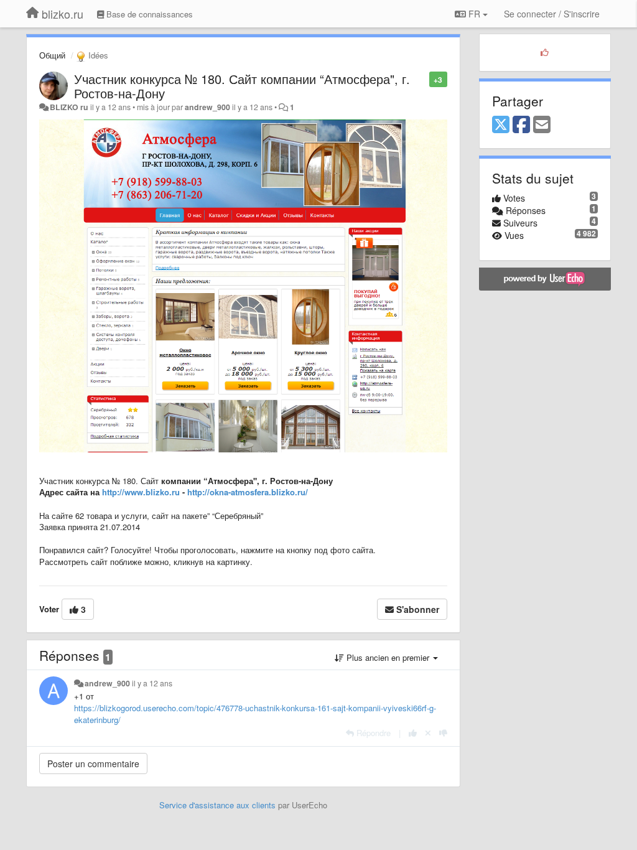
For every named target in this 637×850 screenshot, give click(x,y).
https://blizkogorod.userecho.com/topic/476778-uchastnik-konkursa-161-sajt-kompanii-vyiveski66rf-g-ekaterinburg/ (255, 714)
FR (474, 13)
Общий (52, 55)
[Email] (542, 125)
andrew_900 (207, 107)
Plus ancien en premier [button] (388, 657)
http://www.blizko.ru (141, 492)
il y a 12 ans (152, 683)
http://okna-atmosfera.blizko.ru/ (247, 492)
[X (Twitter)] (500, 125)
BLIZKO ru (70, 107)
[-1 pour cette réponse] (443, 733)
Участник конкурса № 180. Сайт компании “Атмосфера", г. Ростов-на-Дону (242, 86)
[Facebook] (521, 125)
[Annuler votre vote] (428, 733)
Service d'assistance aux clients (217, 805)
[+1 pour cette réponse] (413, 733)
